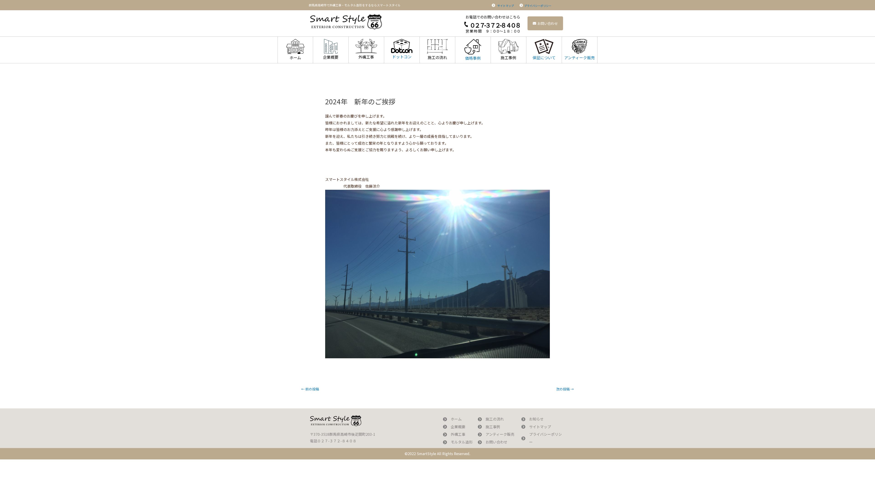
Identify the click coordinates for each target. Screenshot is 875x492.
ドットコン (402, 56)
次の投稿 (565, 389)
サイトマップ (505, 6)
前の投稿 (310, 389)
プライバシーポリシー (537, 6)
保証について (544, 57)
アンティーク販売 (579, 57)
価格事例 (473, 58)
